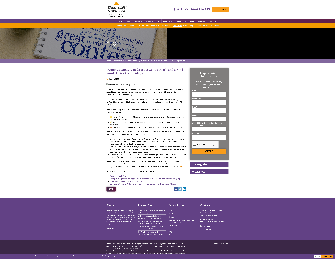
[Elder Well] (120, 9)
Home (120, 21)
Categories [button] (201, 164)
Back (111, 189)
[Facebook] (174, 9)
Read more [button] (159, 256)
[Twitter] (178, 9)
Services (138, 21)
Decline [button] (317, 256)
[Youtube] (186, 9)
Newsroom (202, 21)
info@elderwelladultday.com (214, 221)
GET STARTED (220, 9)
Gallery (149, 21)
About (128, 21)
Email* (194, 107)
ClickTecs (225, 244)
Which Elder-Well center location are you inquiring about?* (208, 124)
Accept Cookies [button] (327, 256)
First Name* (197, 91)
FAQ (158, 21)
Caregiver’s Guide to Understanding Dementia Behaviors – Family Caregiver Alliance (143, 184)
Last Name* (197, 99)
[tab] (209, 164)
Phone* (195, 115)
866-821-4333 (210, 219)
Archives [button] (200, 171)
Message (195, 133)
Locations (167, 21)
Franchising (181, 21)
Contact (213, 21)
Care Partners (118, 61)
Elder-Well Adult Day (118, 176)
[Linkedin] (182, 9)
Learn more (177, 26)
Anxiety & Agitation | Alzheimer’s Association (127, 181)
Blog (192, 21)
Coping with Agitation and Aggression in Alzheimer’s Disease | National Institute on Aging (145, 179)
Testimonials (173, 225)
